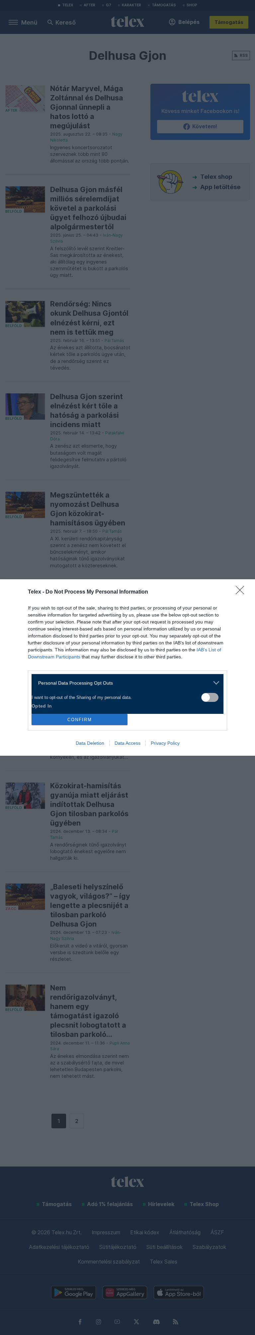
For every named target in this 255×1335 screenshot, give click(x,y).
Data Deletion (90, 743)
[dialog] (127, 667)
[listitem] (125, 682)
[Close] (242, 592)
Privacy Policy (165, 743)
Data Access (127, 743)
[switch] (209, 697)
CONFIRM (79, 719)
